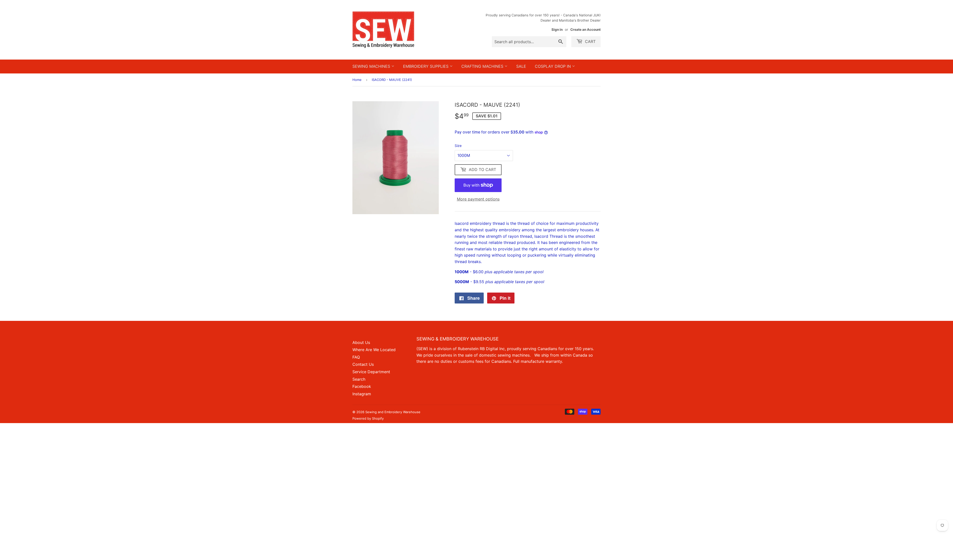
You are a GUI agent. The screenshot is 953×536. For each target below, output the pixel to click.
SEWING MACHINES (371, 66)
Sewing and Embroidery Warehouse (392, 412)
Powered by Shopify (368, 418)
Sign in (557, 30)
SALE (521, 66)
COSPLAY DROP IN (553, 66)
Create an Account (585, 30)
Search (358, 379)
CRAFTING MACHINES (483, 66)
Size (458, 145)
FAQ (356, 357)
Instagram (361, 393)
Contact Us (363, 364)
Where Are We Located (374, 349)
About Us (361, 342)
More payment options (478, 199)
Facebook (361, 386)
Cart (590, 41)
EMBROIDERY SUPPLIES (426, 66)
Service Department (371, 371)
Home (357, 80)
